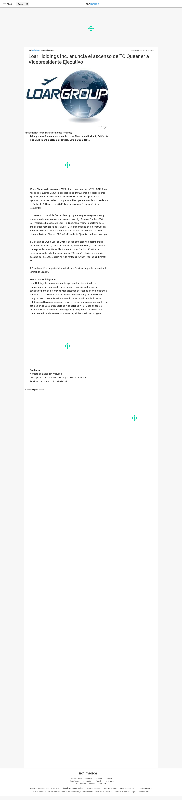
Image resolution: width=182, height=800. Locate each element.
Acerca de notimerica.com (39, 788)
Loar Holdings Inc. (103, 127)
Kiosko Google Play (127, 788)
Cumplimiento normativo (73, 788)
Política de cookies (93, 788)
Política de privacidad (109, 788)
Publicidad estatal (145, 788)
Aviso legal (55, 788)
